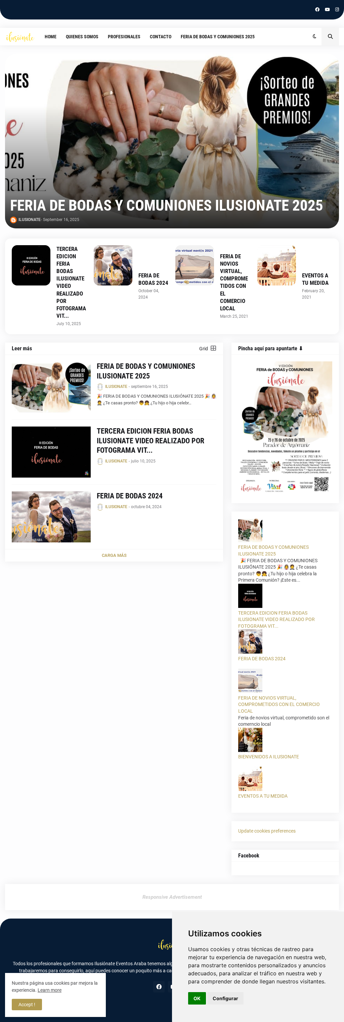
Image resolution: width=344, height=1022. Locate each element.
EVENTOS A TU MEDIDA (315, 279)
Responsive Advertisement (172, 897)
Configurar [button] (225, 998)
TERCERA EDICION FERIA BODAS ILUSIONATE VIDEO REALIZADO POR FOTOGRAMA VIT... (71, 282)
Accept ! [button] (26, 1004)
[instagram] (337, 9)
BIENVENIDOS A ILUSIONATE (268, 756)
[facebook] (317, 9)
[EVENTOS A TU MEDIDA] (276, 265)
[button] (314, 36)
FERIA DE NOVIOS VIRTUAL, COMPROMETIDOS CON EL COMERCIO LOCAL (234, 282)
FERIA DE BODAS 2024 (153, 279)
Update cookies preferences (267, 831)
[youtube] (327, 9)
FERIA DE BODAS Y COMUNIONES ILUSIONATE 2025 (166, 205)
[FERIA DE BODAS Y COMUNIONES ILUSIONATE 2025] (172, 141)
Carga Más (114, 555)
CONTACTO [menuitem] (160, 36)
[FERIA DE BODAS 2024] (113, 265)
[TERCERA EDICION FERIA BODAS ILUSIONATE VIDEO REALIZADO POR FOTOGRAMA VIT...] (31, 265)
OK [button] (197, 998)
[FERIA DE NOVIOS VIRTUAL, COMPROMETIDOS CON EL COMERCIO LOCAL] (194, 265)
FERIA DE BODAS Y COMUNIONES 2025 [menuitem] (218, 36)
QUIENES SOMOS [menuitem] (82, 36)
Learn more (49, 990)
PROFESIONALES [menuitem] (124, 36)
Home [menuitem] (50, 36)
